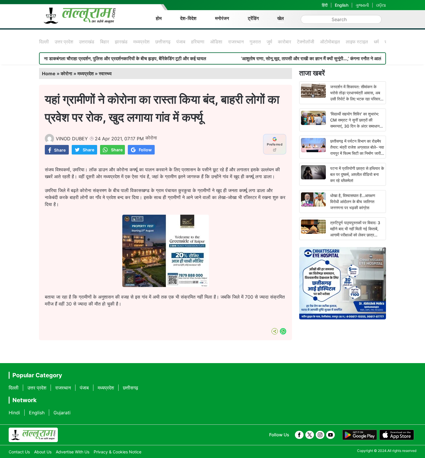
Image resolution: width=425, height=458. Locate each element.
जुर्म (269, 42)
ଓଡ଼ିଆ (381, 5)
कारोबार (284, 42)
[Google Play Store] (359, 435)
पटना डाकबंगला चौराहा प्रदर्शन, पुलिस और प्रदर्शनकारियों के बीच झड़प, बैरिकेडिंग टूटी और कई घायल (107, 58)
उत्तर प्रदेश (64, 42)
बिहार (104, 42)
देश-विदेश (188, 18)
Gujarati (62, 412)
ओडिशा (216, 42)
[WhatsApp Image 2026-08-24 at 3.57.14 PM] (165, 285)
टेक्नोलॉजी (305, 42)
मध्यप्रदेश (141, 42)
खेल (280, 18)
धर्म (376, 42)
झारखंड (121, 42)
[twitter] (309, 435)
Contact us (19, 451)
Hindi (14, 412)
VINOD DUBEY (72, 138)
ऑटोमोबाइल (330, 42)
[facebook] (299, 435)
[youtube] (330, 435)
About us (42, 451)
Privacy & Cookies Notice (117, 451)
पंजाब (180, 42)
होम (159, 18)
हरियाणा (197, 42)
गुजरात (255, 42)
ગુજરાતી (362, 5)
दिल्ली (44, 42)
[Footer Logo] (33, 435)
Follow (145, 149)
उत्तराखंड (86, 42)
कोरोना (66, 73)
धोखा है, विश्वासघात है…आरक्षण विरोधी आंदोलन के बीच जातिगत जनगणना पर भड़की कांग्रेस (352, 201)
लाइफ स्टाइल (357, 42)
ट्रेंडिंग (253, 18)
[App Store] (396, 435)
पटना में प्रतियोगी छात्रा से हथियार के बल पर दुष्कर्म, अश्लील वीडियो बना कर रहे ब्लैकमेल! (357, 174)
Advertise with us (72, 451)
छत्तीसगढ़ (163, 42)
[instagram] (320, 435)
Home (49, 73)
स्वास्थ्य (105, 73)
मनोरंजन (222, 18)
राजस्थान (236, 42)
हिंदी (325, 5)
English (341, 5)
